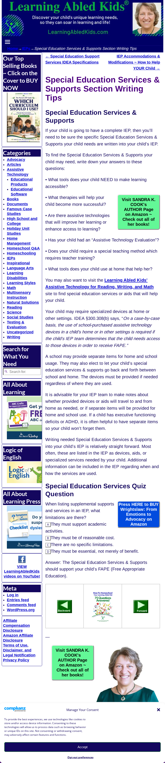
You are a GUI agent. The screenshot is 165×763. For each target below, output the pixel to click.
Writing (13, 337)
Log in (12, 595)
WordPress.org (21, 610)
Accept (82, 747)
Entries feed (18, 600)
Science (14, 312)
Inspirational (18, 263)
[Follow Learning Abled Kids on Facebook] (22, 562)
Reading (14, 307)
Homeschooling (21, 253)
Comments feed (21, 605)
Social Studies (20, 317)
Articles (14, 164)
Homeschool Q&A (23, 248)
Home (12, 48)
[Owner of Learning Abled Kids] (127, 700)
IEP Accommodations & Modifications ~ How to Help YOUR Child (134, 62)
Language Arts (20, 268)
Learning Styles (21, 283)
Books (13, 199)
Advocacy (16, 159)
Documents (17, 204)
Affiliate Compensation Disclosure (16, 625)
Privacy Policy (16, 660)
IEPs (26, 48)
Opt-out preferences (80, 757)
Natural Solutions (23, 302)
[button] (158, 710)
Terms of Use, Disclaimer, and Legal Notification (19, 650)
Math (11, 288)
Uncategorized (20, 332)
